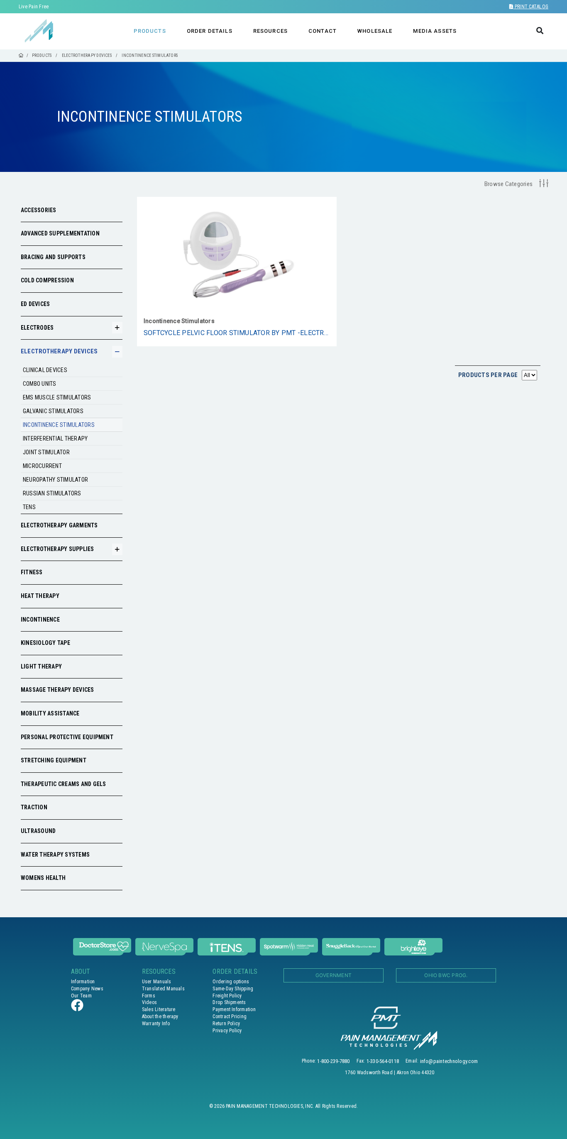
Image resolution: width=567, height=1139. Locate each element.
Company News (87, 989)
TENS (29, 507)
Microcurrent (42, 466)
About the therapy (160, 1016)
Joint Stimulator (46, 452)
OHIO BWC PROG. (445, 975)
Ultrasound (38, 831)
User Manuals (156, 982)
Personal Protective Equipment (67, 737)
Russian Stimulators (52, 493)
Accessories (38, 210)
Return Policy (226, 1023)
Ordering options (231, 982)
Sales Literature (159, 1009)
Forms (148, 996)
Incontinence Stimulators (59, 424)
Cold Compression (47, 280)
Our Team (81, 996)
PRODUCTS (150, 31)
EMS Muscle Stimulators (57, 397)
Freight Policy (227, 996)
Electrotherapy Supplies (57, 549)
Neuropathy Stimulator (55, 479)
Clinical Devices (45, 370)
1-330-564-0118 (383, 1061)
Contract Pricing (230, 1016)
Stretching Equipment (53, 760)
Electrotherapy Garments (59, 525)
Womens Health (43, 877)
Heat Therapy (40, 596)
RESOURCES (270, 31)
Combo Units (39, 383)
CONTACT (322, 31)
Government (333, 975)
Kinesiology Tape (45, 642)
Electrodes (37, 327)
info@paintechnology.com (449, 1061)
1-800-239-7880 (333, 1061)
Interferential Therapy (55, 438)
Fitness (32, 572)
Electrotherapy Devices (59, 351)
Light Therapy (41, 666)
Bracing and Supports (53, 257)
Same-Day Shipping (233, 989)
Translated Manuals (163, 989)
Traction (34, 807)
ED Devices (35, 304)
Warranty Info (156, 1023)
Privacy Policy (227, 1031)
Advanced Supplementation (60, 233)
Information (83, 982)
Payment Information (234, 1009)
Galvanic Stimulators (53, 411)
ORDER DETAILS (209, 31)
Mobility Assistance (50, 713)
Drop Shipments (229, 1002)
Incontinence (40, 619)
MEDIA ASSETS (435, 31)
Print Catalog (530, 7)
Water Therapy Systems (55, 854)
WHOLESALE (374, 31)
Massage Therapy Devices (57, 689)
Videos (149, 1002)
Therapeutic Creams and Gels (63, 784)
